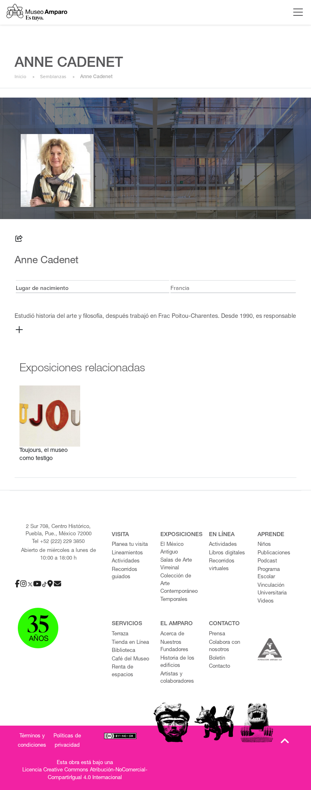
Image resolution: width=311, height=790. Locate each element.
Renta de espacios (122, 671)
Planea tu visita (130, 544)
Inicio (20, 76)
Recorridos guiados (124, 573)
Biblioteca (123, 651)
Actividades (126, 561)
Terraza (120, 634)
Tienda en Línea (130, 642)
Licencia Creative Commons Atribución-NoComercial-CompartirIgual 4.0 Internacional (84, 774)
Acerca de (172, 634)
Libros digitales (227, 553)
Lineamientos (127, 553)
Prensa (217, 634)
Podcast (267, 561)
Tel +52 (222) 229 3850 (58, 542)
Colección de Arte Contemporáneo (179, 584)
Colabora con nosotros (224, 646)
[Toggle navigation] (296, 12)
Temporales (173, 600)
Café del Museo (130, 659)
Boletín (217, 658)
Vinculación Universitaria (272, 589)
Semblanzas (53, 76)
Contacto (219, 666)
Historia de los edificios (177, 662)
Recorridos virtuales (221, 565)
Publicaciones (274, 553)
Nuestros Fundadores (174, 646)
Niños (264, 544)
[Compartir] (19, 240)
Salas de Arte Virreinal (176, 564)
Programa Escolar (269, 573)
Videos (266, 601)
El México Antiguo (171, 548)
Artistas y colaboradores (177, 678)
